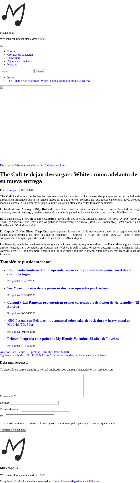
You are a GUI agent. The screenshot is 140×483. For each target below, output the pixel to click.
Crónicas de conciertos (20, 54)
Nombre (4, 402)
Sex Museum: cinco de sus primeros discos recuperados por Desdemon (59, 288)
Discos (11, 51)
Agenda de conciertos (19, 61)
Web (2, 416)
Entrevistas (13, 57)
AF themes (93, 481)
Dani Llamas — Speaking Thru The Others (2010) (34, 352)
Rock (63, 165)
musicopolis (12, 190)
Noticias (12, 64)
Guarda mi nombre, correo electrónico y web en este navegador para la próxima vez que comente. (60, 423)
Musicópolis (7, 32)
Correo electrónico (10, 409)
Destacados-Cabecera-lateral (16, 165)
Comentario (8, 396)
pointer (16, 281)
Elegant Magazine (71, 481)
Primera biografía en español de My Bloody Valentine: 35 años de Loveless (63, 339)
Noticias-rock (51, 165)
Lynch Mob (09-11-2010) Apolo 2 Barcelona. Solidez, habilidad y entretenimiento (53, 355)
